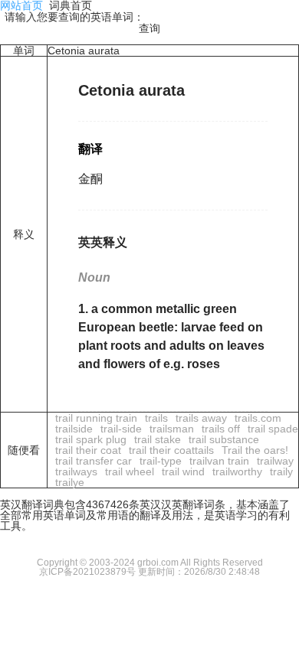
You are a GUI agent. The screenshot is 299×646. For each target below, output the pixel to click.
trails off (221, 429)
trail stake (157, 439)
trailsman (172, 429)
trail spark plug (91, 439)
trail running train (96, 418)
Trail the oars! (255, 450)
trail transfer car (93, 461)
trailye (69, 482)
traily (281, 471)
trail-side (121, 429)
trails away (201, 418)
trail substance (224, 439)
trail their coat (88, 450)
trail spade (273, 429)
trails (156, 418)
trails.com (258, 418)
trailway (275, 461)
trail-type (161, 461)
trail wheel (129, 471)
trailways (76, 471)
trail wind (183, 471)
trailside (74, 429)
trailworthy (237, 471)
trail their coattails (171, 450)
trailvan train (219, 461)
